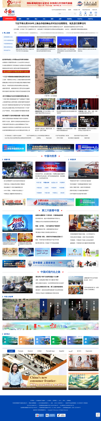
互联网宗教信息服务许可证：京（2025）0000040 (50, 407)
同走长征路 (49, 138)
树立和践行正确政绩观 (73, 138)
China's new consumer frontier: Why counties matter (20, 387)
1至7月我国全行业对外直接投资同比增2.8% (15, 96)
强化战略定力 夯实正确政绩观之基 (13, 187)
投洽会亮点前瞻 (6, 108)
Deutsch (30, 351)
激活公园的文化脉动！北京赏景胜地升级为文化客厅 (50, 283)
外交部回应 (25, 118)
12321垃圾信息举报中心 (43, 403)
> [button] (97, 33)
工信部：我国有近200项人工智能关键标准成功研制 (16, 79)
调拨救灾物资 (26, 82)
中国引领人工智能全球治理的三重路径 (14, 184)
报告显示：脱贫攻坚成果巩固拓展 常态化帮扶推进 (49, 290)
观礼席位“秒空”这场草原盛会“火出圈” (47, 276)
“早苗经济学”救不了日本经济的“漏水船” (80, 181)
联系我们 (55, 400)
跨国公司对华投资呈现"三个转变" (20, 108)
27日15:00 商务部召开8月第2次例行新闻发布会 (52, 32)
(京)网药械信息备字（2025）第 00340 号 (71, 407)
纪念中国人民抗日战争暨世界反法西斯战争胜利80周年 (18, 138)
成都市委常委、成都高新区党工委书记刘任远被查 (16, 88)
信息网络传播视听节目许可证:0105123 (29, 407)
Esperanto (89, 351)
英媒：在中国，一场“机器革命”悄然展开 (47, 226)
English (11, 351)
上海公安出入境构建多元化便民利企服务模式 (14, 291)
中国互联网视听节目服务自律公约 (20, 403)
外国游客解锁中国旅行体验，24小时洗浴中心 (82, 234)
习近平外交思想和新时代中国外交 (59, 9)
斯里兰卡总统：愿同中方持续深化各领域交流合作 (16, 121)
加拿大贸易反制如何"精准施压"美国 (12, 118)
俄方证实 (27, 127)
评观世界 (73, 159)
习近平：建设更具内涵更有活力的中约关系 (71, 26)
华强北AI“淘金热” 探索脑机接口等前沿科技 (47, 293)
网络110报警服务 (32, 403)
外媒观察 (5, 230)
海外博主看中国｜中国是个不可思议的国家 (47, 243)
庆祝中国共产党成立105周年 (81, 135)
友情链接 (69, 400)
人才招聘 (49, 400)
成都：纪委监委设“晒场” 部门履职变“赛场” (47, 280)
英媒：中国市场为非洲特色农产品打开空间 (47, 240)
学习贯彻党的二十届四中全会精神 (13, 135)
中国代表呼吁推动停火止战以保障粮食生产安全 (15, 124)
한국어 (79, 351)
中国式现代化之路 (50, 271)
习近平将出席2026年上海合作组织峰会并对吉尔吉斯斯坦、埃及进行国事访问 (50, 23)
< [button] (96, 33)
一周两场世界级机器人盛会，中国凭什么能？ (15, 176)
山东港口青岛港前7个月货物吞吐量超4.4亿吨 (47, 96)
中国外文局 (94, 9)
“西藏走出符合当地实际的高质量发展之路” (46, 221)
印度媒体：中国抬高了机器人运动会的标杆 (82, 240)
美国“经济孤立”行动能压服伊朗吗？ (79, 190)
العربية (70, 351)
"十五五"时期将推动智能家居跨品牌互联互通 (16, 76)
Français (20, 351)
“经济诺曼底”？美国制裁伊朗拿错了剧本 (81, 184)
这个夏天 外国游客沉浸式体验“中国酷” (79, 229)
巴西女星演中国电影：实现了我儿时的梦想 (82, 237)
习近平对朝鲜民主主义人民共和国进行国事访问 (38, 135)
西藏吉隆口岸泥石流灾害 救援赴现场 (12, 82)
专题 (27, 115)
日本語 (39, 351)
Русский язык (50, 351)
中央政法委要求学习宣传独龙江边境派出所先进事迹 (16, 65)
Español (61, 351)
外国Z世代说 (38, 111)
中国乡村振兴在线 (86, 9)
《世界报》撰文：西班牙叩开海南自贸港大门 (49, 236)
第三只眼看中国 (50, 210)
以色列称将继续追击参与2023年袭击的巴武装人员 (16, 130)
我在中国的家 (82, 128)
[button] (97, 76)
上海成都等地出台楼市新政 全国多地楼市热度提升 (16, 102)
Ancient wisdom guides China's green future (80, 387)
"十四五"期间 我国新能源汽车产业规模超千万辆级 (16, 99)
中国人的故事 (8, 296)
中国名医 (59, 128)
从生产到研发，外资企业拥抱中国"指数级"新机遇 (15, 110)
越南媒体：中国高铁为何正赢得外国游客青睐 (82, 243)
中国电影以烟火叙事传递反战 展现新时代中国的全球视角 (25, 244)
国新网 (69, 9)
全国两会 (38, 138)
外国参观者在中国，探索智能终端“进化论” (46, 229)
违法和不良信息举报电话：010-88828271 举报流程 (77, 403)
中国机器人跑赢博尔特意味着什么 (13, 193)
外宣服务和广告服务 (40, 400)
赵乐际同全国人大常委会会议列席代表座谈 (15, 59)
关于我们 (32, 400)
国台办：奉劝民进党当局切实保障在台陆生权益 (15, 85)
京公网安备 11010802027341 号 (67, 405)
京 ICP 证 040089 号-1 (32, 405)
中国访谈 (80, 111)
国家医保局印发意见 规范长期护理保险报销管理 (15, 68)
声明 (64, 400)
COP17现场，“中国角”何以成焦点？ (13, 190)
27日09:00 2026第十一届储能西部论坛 (28, 32)
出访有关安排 (22, 26)
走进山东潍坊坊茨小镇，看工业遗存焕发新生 (49, 286)
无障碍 (97, 417)
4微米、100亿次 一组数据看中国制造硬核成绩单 (73, 29)
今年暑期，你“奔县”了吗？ (21, 29)
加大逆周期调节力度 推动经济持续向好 (14, 181)
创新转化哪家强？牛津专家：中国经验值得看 (49, 215)
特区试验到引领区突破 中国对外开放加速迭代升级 (16, 91)
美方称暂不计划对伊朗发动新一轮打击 (14, 115)
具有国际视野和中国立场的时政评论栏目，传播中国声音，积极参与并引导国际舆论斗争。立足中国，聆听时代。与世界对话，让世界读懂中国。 (50, 176)
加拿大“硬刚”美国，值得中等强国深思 (80, 187)
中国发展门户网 (76, 9)
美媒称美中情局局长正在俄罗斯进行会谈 (13, 127)
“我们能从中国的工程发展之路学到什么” (46, 232)
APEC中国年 (60, 138)
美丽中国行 (87, 138)
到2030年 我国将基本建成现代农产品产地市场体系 (16, 105)
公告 (60, 400)
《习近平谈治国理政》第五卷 (62, 135)
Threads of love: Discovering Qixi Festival (80, 368)
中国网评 (62, 182)
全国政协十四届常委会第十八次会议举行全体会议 (16, 62)
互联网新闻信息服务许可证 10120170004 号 (48, 405)
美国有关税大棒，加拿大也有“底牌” (78, 176)
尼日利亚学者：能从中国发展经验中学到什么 (47, 218)
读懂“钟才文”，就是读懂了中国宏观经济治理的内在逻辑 (44, 29)
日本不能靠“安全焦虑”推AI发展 (78, 193)
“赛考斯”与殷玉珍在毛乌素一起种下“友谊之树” (16, 318)
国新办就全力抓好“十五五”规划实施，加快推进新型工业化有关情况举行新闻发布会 (66, 51)
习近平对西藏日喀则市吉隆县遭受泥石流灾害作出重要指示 (42, 26)
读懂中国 (7, 159)
